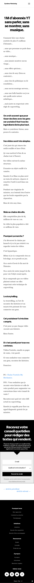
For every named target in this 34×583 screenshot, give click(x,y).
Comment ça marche (17, 515)
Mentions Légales (17, 563)
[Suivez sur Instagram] (12, 574)
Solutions (17, 527)
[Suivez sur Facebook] (22, 574)
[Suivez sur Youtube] (17, 574)
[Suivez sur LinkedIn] (7, 574)
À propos (17, 557)
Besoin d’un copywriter (17, 530)
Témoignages (17, 518)
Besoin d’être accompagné (17, 533)
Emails (17, 542)
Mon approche (17, 512)
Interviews (17, 560)
